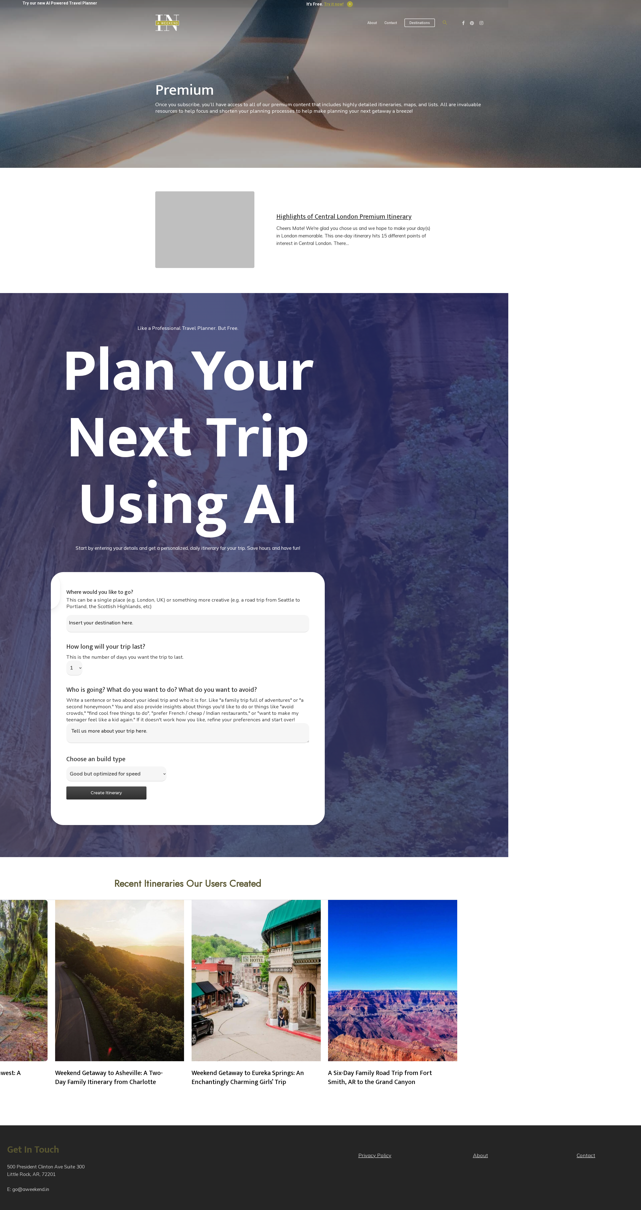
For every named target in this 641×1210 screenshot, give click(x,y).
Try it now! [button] (334, 4)
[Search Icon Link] (444, 23)
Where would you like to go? (99, 592)
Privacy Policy (374, 1155)
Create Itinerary (106, 792)
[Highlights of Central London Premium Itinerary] (204, 229)
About (480, 1155)
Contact (586, 1155)
